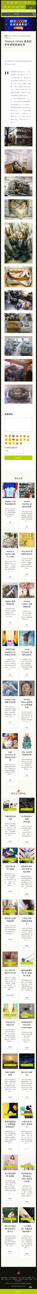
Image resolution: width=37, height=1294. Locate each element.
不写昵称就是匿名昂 (11, 447)
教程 (17, 7)
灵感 (24, 2)
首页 (7, 2)
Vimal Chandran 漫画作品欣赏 (27, 652)
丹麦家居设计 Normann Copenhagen (26, 1025)
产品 (29, 2)
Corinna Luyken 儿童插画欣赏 (27, 604)
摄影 (16, 2)
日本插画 (14, 36)
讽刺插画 (22, 36)
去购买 (10, 809)
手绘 (10, 36)
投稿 (30, 8)
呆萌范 (27, 945)
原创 (9, 7)
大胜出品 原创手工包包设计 (26, 1124)
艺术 (18, 36)
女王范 (27, 1097)
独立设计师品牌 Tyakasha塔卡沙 (10, 1228)
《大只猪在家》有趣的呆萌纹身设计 (26, 1228)
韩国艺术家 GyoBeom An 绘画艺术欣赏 (10, 652)
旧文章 (18, 1291)
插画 (12, 2)
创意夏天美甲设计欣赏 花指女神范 (26, 869)
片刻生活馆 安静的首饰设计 (26, 921)
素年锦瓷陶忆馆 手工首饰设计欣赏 (26, 973)
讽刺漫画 (28, 36)
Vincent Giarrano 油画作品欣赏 (27, 504)
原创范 (10, 841)
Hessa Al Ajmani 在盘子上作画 (10, 554)
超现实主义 (8, 37)
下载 (13, 7)
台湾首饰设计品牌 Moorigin (26, 819)
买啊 (22, 7)
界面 (4, 7)
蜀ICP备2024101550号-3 (19, 1286)
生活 (20, 2)
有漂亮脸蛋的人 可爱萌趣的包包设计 (10, 1124)
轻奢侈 (27, 894)
